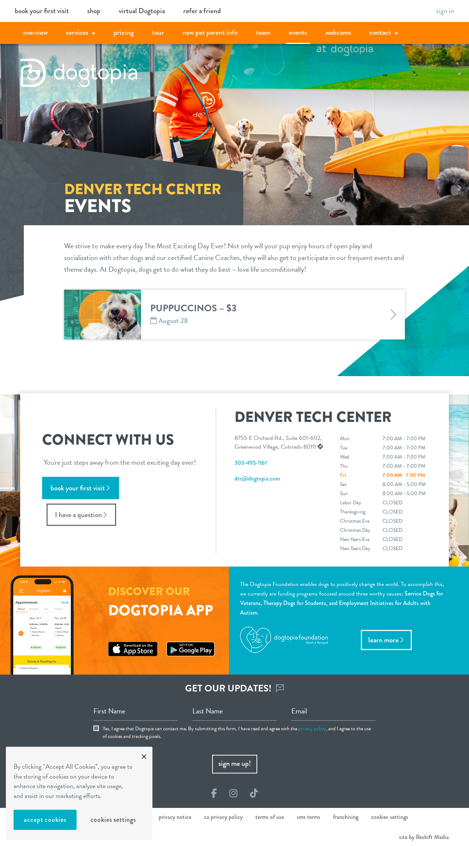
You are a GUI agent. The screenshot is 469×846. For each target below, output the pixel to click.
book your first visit (42, 10)
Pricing (124, 32)
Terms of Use (269, 817)
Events (298, 32)
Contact (380, 32)
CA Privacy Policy (223, 817)
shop (93, 10)
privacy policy (312, 728)
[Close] (144, 757)
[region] (79, 793)
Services (77, 32)
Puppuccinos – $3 (193, 308)
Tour (158, 32)
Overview (35, 32)
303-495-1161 (250, 463)
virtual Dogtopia (142, 10)
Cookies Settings (113, 819)
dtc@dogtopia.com (257, 478)
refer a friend (202, 10)
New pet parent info (210, 32)
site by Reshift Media (424, 837)
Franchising (345, 817)
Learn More (383, 640)
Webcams (338, 32)
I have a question (78, 514)
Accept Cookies (45, 819)
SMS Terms (308, 817)
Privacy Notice (175, 817)
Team (263, 32)
